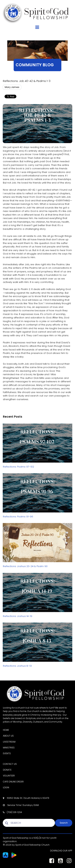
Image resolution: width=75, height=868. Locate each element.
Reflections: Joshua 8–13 (17, 666)
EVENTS (7, 753)
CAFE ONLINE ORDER (13, 781)
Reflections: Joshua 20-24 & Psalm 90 (25, 566)
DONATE (7, 769)
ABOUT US (8, 735)
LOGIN (6, 787)
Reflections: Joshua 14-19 (17, 616)
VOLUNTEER (9, 775)
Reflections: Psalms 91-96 (18, 516)
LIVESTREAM (9, 741)
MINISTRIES (9, 747)
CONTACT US (10, 764)
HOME (6, 729)
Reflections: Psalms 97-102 (18, 466)
